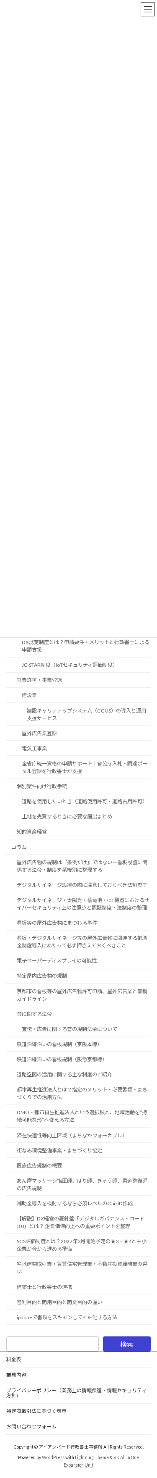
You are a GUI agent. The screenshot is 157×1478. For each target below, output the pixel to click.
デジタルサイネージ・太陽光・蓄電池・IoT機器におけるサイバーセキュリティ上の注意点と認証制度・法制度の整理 (83, 904)
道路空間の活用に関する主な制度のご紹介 (64, 1074)
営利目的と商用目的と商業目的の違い (59, 1302)
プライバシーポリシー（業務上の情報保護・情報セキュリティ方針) (76, 1393)
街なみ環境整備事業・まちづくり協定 (59, 1150)
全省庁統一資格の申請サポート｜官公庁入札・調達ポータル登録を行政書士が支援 (84, 767)
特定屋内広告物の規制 (42, 976)
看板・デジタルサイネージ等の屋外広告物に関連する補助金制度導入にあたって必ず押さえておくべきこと (82, 942)
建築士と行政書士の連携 (44, 1286)
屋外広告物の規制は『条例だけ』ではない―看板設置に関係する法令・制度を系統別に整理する (82, 866)
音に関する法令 (34, 1014)
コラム (18, 847)
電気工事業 (34, 748)
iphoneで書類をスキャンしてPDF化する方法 (67, 1317)
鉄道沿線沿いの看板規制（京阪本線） (59, 1044)
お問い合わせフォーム (31, 1426)
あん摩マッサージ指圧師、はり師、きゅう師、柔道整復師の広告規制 (82, 1184)
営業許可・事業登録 (39, 680)
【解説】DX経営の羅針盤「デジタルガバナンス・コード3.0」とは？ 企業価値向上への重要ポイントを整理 (80, 1222)
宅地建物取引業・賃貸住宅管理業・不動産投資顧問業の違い (82, 1268)
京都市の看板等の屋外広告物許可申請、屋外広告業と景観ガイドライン (82, 995)
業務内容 (16, 1375)
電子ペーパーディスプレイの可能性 (57, 960)
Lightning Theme (92, 1457)
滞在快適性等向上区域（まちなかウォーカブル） (72, 1135)
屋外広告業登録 (39, 733)
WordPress (53, 1457)
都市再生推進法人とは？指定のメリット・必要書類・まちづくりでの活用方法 (82, 1093)
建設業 (29, 695)
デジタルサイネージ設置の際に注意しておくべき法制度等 (82, 885)
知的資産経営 (32, 831)
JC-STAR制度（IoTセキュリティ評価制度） (70, 665)
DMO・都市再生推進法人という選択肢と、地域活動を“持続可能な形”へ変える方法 (82, 1116)
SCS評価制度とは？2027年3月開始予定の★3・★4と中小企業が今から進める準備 (82, 1245)
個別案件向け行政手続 (42, 786)
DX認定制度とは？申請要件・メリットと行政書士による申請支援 (85, 646)
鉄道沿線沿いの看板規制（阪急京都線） (62, 1059)
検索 (127, 1344)
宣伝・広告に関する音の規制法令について (69, 1029)
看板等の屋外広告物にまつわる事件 (57, 923)
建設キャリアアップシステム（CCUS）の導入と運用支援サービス (86, 714)
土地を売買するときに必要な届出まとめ (67, 816)
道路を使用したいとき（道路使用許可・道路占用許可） (84, 801)
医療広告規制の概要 (39, 1165)
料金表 (13, 1359)
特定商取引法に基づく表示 (36, 1411)
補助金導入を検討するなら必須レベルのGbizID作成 (75, 1203)
